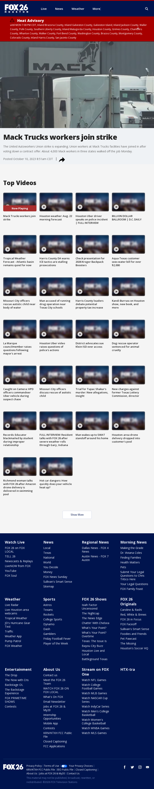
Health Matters (130, 562)
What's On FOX (53, 697)
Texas (47, 553)
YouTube (10, 571)
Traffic (9, 631)
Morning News (133, 542)
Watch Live (15, 542)
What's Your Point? (94, 628)
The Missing (128, 643)
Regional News (95, 542)
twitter (132, 767)
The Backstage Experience (14, 691)
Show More (77, 514)
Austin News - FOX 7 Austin (95, 558)
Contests (10, 706)
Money (47, 572)
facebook (125, 767)
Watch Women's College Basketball (94, 721)
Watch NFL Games (94, 680)
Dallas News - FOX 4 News (95, 549)
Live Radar (11, 605)
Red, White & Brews (133, 614)
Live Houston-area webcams (17, 611)
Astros (47, 605)
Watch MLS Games (94, 733)
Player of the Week (55, 643)
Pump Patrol (13, 641)
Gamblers (49, 634)
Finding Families (130, 557)
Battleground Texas (94, 659)
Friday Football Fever (57, 638)
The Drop (11, 675)
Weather (12, 599)
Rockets (48, 614)
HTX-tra (127, 669)
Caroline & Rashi (131, 610)
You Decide (50, 567)
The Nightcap (90, 613)
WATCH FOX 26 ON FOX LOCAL (56, 690)
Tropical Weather (16, 618)
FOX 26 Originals (128, 601)
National (48, 557)
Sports (49, 599)
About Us (51, 669)
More (96, 9)
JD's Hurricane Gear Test (17, 624)
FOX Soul (11, 575)
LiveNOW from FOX (17, 566)
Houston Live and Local (93, 652)
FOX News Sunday (55, 577)
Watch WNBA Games (95, 728)
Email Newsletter (54, 701)
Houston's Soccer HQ (134, 648)
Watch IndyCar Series (95, 706)
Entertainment (18, 669)
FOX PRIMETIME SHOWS (15, 699)
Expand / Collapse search (146, 9)
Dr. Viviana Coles (131, 553)
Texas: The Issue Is (94, 641)
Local (46, 548)
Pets (123, 567)
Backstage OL (14, 685)
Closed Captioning (55, 741)
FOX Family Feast (131, 589)
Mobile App (50, 723)
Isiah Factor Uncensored (89, 606)
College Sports (52, 619)
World (47, 562)
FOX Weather (13, 646)
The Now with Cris (17, 680)
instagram (140, 767)
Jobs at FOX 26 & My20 (54, 708)
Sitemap (48, 586)
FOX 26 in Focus (130, 619)
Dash (46, 629)
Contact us (50, 675)
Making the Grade (131, 548)
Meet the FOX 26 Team (54, 681)
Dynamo (49, 624)
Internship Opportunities (52, 716)
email (147, 767)
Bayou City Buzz (92, 646)
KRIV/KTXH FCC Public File (57, 734)
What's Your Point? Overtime (94, 634)
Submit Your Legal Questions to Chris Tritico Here (132, 575)
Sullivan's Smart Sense (57, 581)
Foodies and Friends (133, 634)
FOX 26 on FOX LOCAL (15, 549)
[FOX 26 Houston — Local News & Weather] (18, 8)
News (48, 542)
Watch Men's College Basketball (95, 713)
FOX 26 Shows (94, 599)
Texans (48, 610)
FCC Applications (54, 746)
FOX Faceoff (128, 624)
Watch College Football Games (92, 686)
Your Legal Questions (134, 584)
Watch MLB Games (94, 693)
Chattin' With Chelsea (95, 623)
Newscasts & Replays (19, 561)
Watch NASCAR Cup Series (95, 699)
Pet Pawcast (128, 638)
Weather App (13, 636)
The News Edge (92, 618)
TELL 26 (10, 556)
